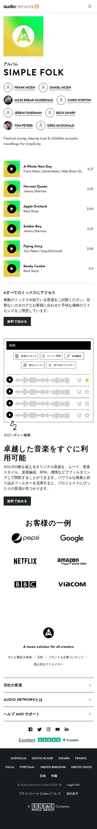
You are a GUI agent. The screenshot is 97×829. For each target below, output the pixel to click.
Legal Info (73, 785)
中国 (54, 776)
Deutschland (42, 758)
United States (81, 767)
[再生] (11, 169)
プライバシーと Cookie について (40, 793)
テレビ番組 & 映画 (20, 657)
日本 (43, 776)
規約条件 (72, 793)
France (81, 758)
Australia (18, 758)
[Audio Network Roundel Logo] (48, 632)
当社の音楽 (13, 684)
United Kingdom (53, 767)
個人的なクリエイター (48, 664)
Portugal (27, 767)
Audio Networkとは (23, 699)
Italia (9, 767)
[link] (21, 6)
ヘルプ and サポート (22, 713)
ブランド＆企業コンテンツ (66, 657)
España (64, 758)
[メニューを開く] (89, 6)
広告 (40, 657)
